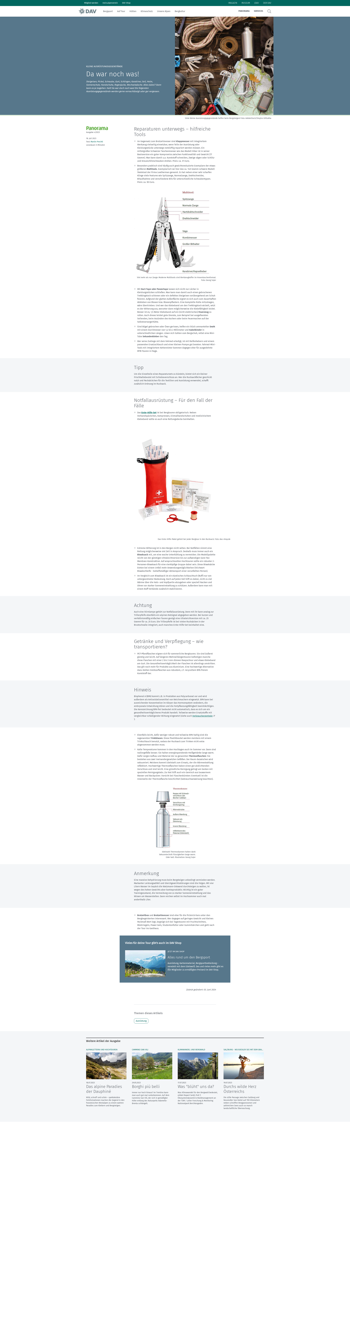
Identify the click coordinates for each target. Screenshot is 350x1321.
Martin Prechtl (97, 142)
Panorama (244, 11)
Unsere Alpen (163, 11)
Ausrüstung (141, 1021)
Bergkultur (180, 11)
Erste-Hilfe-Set (148, 412)
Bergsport (108, 11)
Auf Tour (121, 11)
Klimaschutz (147, 11)
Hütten (132, 11)
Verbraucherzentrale (202, 716)
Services (258, 11)
